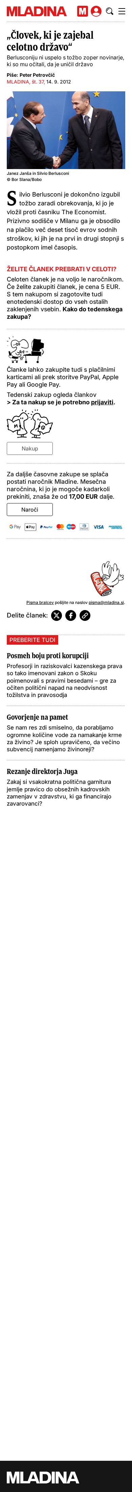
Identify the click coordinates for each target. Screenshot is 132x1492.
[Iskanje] (109, 11)
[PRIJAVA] (96, 11)
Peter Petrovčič (37, 75)
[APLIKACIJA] (82, 11)
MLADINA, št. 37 (25, 82)
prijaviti (102, 402)
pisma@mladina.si (106, 602)
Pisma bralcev (40, 602)
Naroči (29, 509)
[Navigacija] (121, 11)
